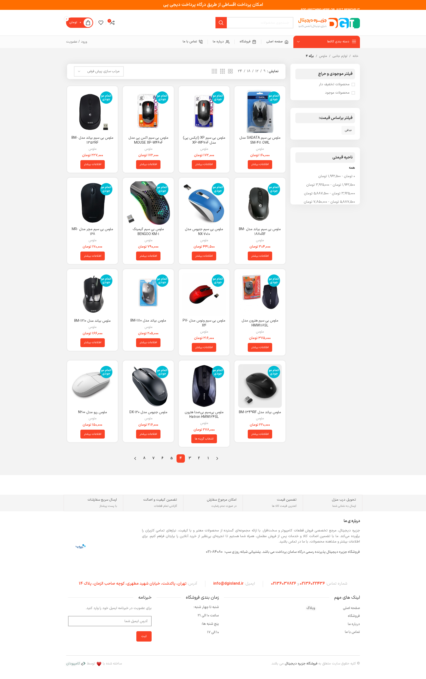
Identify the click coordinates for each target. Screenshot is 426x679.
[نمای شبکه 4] (214, 71)
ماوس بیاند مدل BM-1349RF (260, 412)
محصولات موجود (337, 92)
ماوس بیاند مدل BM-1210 (92, 320)
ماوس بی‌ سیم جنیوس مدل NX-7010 (204, 232)
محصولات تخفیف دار (334, 84)
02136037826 (283, 584)
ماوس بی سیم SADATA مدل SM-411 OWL (260, 140)
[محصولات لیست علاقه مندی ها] (101, 23)
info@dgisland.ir (228, 584)
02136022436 (312, 584)
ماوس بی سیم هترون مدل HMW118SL (260, 323)
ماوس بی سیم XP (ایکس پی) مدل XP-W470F (204, 140)
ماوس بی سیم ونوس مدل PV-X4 (204, 323)
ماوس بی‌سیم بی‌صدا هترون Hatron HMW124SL (204, 415)
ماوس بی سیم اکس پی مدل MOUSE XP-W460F (148, 140)
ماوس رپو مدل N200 (92, 412)
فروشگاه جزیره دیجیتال (301, 663)
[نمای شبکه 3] (222, 71)
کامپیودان (73, 663)
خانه (355, 56)
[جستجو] (221, 22)
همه (352, 167)
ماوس (323, 56)
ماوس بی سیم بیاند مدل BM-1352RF (92, 140)
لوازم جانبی (339, 56)
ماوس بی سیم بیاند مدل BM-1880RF (260, 232)
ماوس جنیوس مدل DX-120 (148, 412)
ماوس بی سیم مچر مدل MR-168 (92, 232)
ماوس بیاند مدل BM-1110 (148, 320)
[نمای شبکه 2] (230, 71)
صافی (348, 130)
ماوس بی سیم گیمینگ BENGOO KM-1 (148, 232)
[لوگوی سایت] (329, 22)
